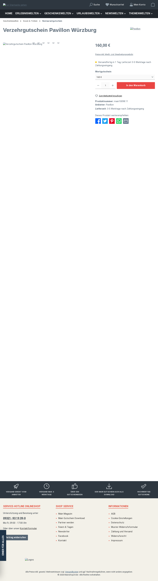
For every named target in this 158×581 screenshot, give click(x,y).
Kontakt (62, 540)
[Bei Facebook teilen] (98, 121)
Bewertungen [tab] (68, 136)
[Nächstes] (86, 44)
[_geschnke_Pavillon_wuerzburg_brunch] (46, 44)
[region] (46, 44)
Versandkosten (71, 572)
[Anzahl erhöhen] (113, 85)
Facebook (63, 536)
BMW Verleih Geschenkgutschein (79, 233)
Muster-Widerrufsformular (124, 527)
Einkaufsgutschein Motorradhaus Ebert (79, 305)
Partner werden (66, 522)
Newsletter (64, 531)
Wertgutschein (109, 71)
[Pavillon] (142, 29)
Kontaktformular (28, 528)
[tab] (13, 136)
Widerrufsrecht (118, 536)
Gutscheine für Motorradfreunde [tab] (21, 185)
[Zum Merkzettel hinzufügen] (146, 194)
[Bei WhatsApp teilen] (118, 121)
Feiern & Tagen (65, 527)
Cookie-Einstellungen (121, 518)
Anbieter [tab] (51, 136)
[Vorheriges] (5, 44)
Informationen (118, 506)
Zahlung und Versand (121, 531)
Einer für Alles (3, 545)
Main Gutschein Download (71, 518)
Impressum (117, 540)
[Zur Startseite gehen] (15, 5)
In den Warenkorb (136, 85)
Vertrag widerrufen (15, 537)
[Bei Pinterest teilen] (111, 121)
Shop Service (64, 506)
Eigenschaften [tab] (33, 136)
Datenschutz (117, 522)
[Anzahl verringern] (98, 85)
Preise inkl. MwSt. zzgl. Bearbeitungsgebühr (114, 54)
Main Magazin (65, 513)
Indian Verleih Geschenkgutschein (79, 447)
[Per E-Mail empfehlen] (125, 121)
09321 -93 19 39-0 (14, 518)
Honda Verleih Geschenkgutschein (79, 375)
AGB (113, 513)
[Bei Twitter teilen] (105, 121)
